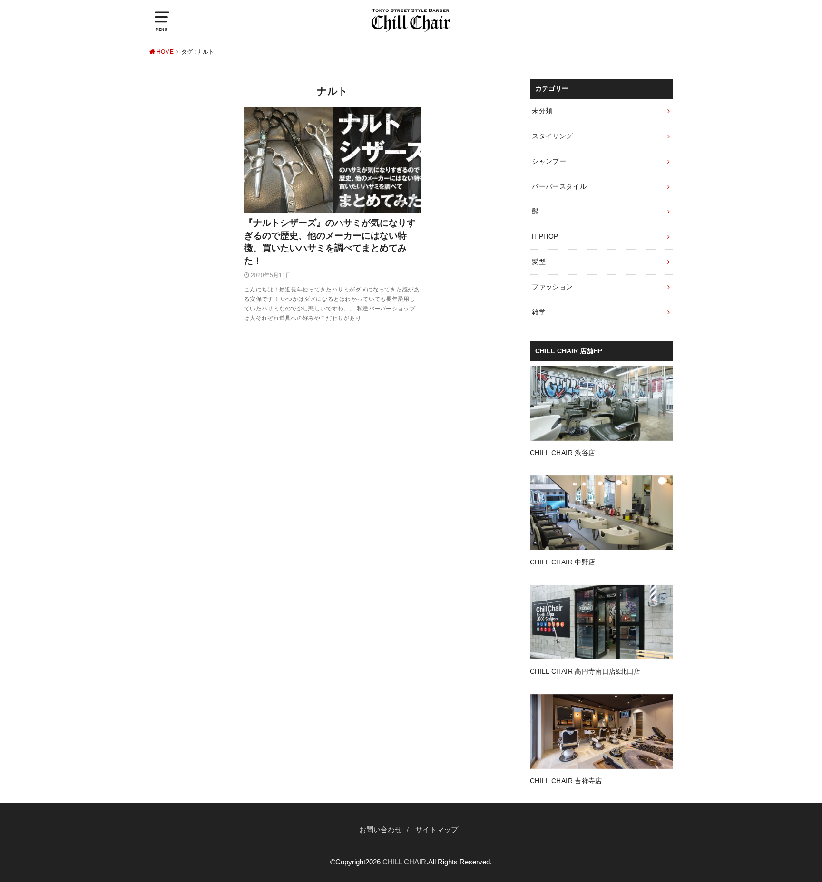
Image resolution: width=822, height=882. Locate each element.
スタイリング (552, 136)
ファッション (552, 287)
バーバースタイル (559, 186)
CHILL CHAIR (404, 862)
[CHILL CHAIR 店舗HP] (601, 434)
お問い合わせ (380, 830)
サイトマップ (436, 830)
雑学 (539, 312)
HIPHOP (545, 236)
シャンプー (549, 161)
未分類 (542, 111)
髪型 (539, 261)
